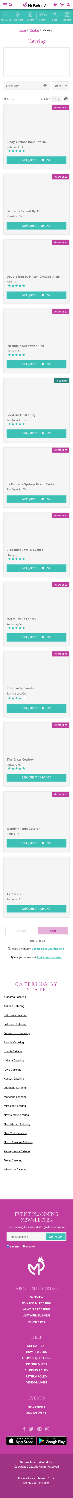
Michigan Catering (15, 1106)
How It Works (36, 1352)
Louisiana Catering (15, 1087)
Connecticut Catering (17, 1033)
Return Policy (36, 1376)
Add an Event (36, 1413)
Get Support (36, 1345)
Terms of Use (45, 1478)
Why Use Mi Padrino (36, 1303)
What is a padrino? (37, 1309)
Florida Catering (14, 1042)
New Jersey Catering (16, 1115)
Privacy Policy (26, 1478)
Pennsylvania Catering (17, 1151)
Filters (10, 99)
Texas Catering (13, 1160)
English (14, 1246)
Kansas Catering (14, 1078)
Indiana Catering (14, 1060)
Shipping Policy (36, 1370)
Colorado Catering (15, 1024)
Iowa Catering (12, 1069)
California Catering (15, 1015)
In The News (36, 1321)
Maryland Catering (15, 1097)
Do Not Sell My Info (36, 1482)
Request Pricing (36, 160)
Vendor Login (36, 1382)
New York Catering (15, 1133)
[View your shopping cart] (62, 5)
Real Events (36, 1406)
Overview (36, 1297)
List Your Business (37, 1315)
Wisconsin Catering (15, 1169)
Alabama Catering (15, 997)
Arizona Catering (14, 1006)
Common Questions (36, 1358)
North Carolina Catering (19, 1142)
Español (30, 1246)
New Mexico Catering (17, 1124)
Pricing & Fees (36, 1364)
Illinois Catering (13, 1051)
